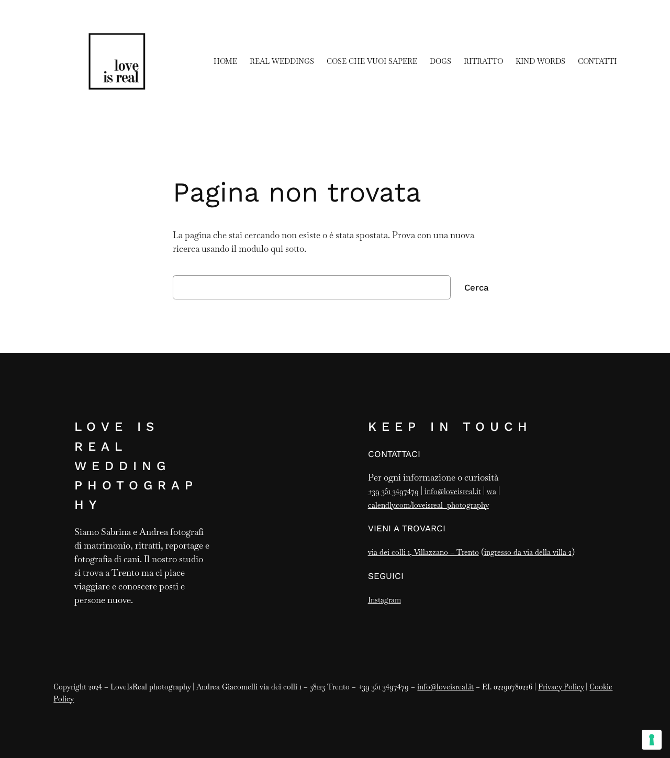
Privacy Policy (561, 687)
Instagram (384, 600)
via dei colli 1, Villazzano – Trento (423, 552)
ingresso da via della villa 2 (528, 552)
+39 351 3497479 (393, 491)
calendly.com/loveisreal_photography (428, 505)
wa (491, 491)
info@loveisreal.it (453, 491)
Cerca (476, 287)
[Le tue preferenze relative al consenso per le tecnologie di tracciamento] (652, 740)
